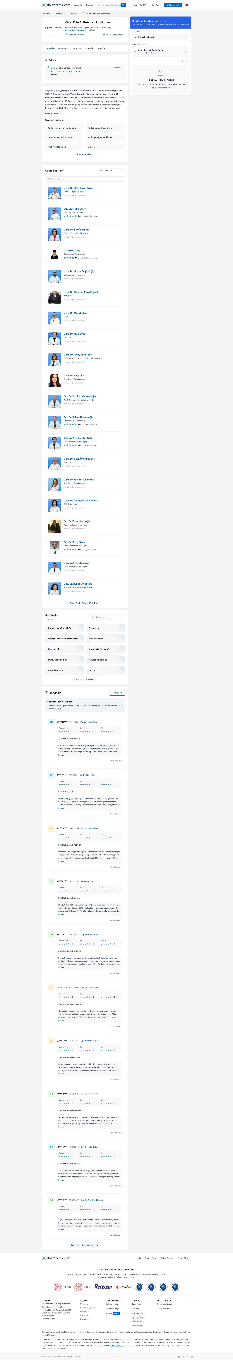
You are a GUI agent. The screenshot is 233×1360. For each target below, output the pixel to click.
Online (154, 1258)
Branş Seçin (136, 31)
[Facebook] (179, 1357)
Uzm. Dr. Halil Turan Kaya (78, 188)
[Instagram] (188, 1357)
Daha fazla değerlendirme (83, 1245)
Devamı (61, 755)
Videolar (138, 1258)
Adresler (50, 48)
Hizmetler (89, 48)
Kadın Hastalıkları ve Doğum (77, 27)
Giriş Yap (155, 5)
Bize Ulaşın (136, 1308)
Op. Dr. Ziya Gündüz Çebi (78, 438)
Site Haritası (136, 1325)
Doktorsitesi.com (164, 1304)
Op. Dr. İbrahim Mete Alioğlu (80, 396)
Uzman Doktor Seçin (139, 44)
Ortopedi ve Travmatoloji (100, 27)
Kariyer (112, 1313)
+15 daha (93, 30)
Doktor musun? (173, 5)
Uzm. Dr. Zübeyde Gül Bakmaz (81, 500)
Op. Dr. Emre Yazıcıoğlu (77, 521)
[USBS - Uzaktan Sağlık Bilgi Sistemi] (82, 1287)
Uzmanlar (78, 5)
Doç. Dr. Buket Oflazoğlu (78, 583)
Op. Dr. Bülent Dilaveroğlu (78, 417)
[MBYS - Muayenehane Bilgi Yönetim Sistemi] (62, 1287)
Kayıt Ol (143, 5)
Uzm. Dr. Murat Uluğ (75, 313)
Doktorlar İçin (112, 1304)
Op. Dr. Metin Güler (75, 208)
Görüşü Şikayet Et (116, 761)
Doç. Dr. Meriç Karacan (77, 563)
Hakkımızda (63, 48)
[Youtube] (192, 1357)
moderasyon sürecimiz (99, 705)
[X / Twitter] (183, 1357)
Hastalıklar (84, 1311)
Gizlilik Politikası (138, 1313)
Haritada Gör (118, 68)
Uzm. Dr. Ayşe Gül (74, 375)
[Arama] (123, 5)
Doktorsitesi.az (163, 1308)
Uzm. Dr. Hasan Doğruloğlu (79, 271)
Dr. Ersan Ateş (72, 250)
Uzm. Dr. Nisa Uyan (74, 333)
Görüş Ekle (117, 692)
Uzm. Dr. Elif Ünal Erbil (76, 229)
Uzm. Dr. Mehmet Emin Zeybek (81, 292)
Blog (135, 5)
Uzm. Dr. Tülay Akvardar (78, 354)
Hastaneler (60, 13)
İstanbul (74, 13)
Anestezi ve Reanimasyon (76, 30)
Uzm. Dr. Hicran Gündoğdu (79, 479)
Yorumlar (101, 48)
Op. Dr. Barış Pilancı (75, 542)
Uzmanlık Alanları (87, 1308)
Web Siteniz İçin (112, 1308)
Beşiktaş (80, 34)
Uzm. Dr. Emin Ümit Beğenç (79, 458)
